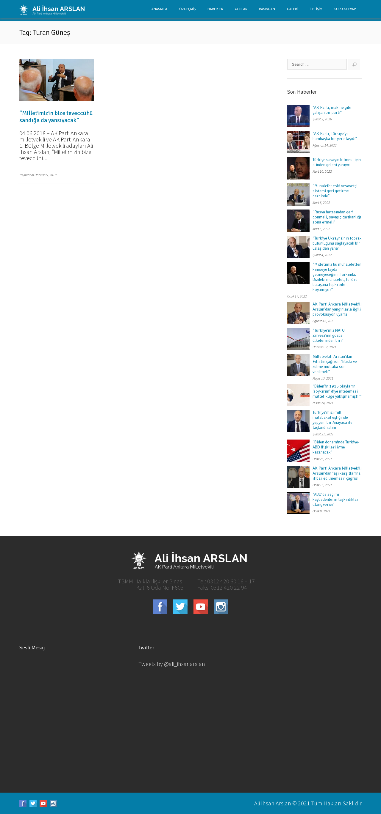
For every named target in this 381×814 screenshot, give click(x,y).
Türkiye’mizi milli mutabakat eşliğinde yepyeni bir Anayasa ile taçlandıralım (332, 420)
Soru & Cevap (345, 9)
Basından (267, 9)
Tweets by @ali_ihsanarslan (171, 663)
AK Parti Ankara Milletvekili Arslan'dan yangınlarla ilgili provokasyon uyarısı (337, 309)
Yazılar (241, 9)
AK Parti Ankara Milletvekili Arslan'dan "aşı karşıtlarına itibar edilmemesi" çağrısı (337, 473)
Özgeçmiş (187, 9)
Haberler (215, 9)
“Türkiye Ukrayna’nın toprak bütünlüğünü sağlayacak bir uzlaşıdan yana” (337, 243)
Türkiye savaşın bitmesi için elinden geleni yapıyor (337, 162)
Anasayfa (159, 9)
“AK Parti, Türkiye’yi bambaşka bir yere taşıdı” (335, 136)
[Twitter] (180, 606)
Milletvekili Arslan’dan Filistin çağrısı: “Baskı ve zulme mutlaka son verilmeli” (335, 364)
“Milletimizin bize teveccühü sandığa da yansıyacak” (56, 116)
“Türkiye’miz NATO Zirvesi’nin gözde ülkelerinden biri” (329, 335)
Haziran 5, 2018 (46, 175)
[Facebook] (160, 606)
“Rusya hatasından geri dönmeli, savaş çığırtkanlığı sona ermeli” (337, 217)
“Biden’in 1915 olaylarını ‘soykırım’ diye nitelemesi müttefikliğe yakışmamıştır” (337, 391)
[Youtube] (200, 606)
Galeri (292, 9)
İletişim (316, 9)
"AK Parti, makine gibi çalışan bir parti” (332, 110)
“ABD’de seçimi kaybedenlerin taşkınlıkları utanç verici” (336, 499)
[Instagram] (221, 606)
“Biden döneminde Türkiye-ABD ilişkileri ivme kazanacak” (336, 447)
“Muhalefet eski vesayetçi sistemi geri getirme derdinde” (335, 191)
